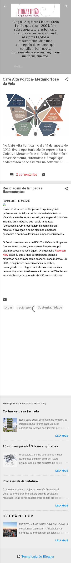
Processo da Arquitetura (20, 481)
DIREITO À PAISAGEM (18, 516)
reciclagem (25, 307)
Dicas (8, 307)
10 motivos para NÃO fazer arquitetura (30, 446)
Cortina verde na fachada (21, 411)
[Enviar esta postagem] (44, 175)
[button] (66, 79)
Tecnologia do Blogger (37, 556)
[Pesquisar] (66, 7)
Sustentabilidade (50, 307)
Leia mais (61, 435)
